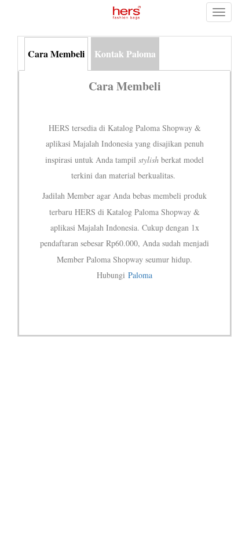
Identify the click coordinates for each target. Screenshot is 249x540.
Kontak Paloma (125, 53)
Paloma (140, 274)
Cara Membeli (56, 53)
